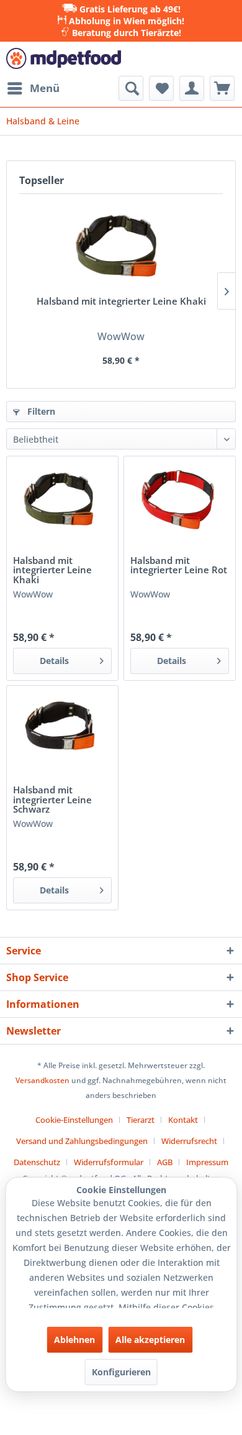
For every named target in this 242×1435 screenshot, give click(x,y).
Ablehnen (74, 1339)
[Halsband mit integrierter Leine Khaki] (121, 246)
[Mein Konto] (191, 88)
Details (54, 661)
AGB (165, 1162)
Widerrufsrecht (189, 1141)
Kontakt (183, 1119)
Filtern (40, 411)
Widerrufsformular (108, 1162)
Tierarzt (141, 1119)
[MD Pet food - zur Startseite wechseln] (63, 59)
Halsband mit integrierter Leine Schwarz (52, 799)
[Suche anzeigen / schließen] (131, 88)
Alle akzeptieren (150, 1339)
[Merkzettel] (161, 88)
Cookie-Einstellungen (74, 1119)
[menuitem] (33, 88)
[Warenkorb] (222, 88)
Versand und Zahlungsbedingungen (82, 1141)
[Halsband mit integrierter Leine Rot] (179, 500)
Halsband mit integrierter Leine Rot (178, 566)
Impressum (207, 1162)
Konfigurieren (121, 1372)
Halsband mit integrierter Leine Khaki (121, 302)
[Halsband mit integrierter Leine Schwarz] (62, 729)
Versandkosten (42, 1080)
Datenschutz (37, 1162)
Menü (45, 88)
